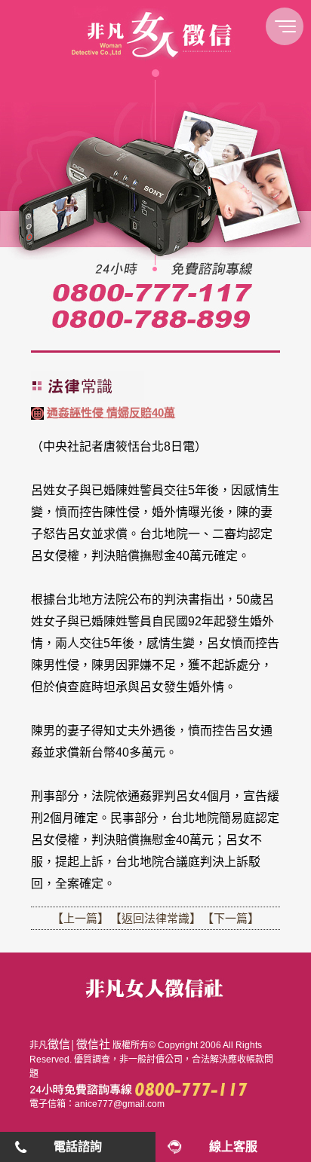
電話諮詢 (78, 1146)
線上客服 (233, 1146)
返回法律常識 (155, 918)
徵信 (59, 1044)
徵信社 (93, 1044)
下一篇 (231, 918)
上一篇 (80, 918)
